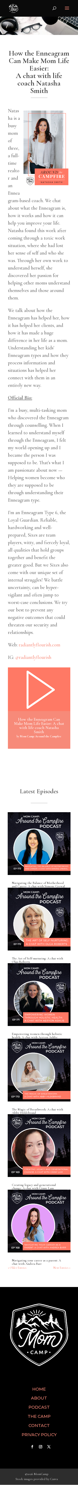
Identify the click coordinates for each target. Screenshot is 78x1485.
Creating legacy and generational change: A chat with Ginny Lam (34, 1186)
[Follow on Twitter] (49, 1446)
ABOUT (39, 1398)
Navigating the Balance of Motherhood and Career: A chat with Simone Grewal (38, 884)
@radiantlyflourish (33, 657)
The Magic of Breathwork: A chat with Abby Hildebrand (37, 1111)
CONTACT (39, 1425)
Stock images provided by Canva (37, 1479)
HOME (39, 1389)
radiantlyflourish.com (39, 645)
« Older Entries (17, 1268)
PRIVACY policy (39, 1434)
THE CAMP (39, 1416)
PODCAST (39, 1407)
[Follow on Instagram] (40, 1446)
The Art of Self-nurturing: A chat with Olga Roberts (37, 960)
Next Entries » (61, 1268)
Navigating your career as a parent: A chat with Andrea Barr (36, 1262)
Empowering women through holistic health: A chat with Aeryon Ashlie (37, 1035)
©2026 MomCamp (36, 1474)
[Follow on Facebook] (32, 1446)
